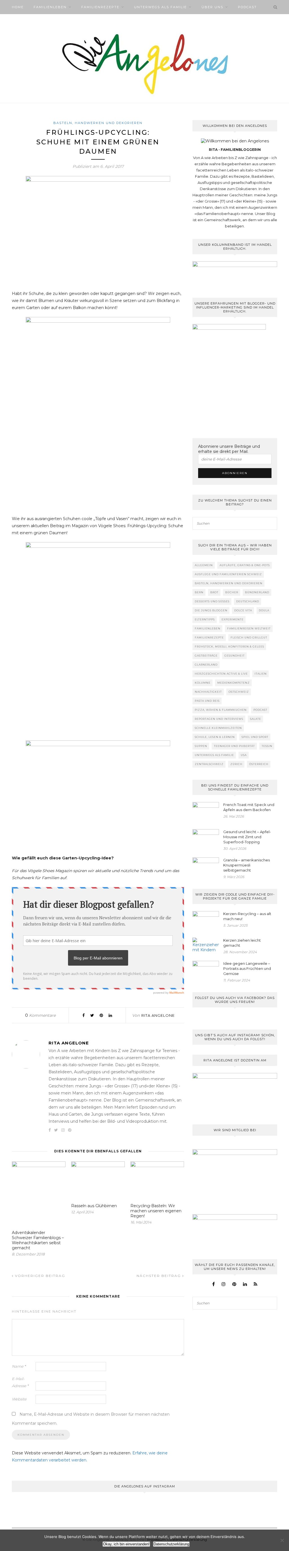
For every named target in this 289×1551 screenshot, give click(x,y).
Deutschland (247, 601)
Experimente (233, 619)
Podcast (247, 7)
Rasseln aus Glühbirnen (94, 1205)
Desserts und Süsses (212, 601)
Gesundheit (234, 655)
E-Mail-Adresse (20, 1382)
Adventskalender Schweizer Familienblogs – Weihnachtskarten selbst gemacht (38, 1240)
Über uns (212, 7)
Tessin (267, 746)
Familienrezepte (100, 7)
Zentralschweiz (209, 764)
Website (19, 1399)
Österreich (258, 764)
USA (244, 755)
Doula (264, 610)
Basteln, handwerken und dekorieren (98, 123)
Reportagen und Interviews (219, 718)
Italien (261, 673)
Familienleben (50, 7)
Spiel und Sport (255, 736)
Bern (199, 592)
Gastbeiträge (206, 655)
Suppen (201, 746)
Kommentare (40, 1015)
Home (18, 7)
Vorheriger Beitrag (39, 1276)
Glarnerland (206, 664)
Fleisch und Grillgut (249, 637)
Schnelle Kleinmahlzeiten (218, 727)
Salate (255, 718)
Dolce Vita (243, 610)
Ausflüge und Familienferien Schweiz (228, 574)
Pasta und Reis (207, 700)
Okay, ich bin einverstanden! (126, 1544)
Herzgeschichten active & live (221, 673)
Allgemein (204, 565)
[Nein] (282, 1540)
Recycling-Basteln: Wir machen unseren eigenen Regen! (155, 1210)
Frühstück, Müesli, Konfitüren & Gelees (229, 646)
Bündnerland (257, 592)
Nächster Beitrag (159, 1276)
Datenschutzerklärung (171, 1544)
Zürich (236, 764)
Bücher (231, 592)
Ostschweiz (239, 691)
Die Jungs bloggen (211, 610)
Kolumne (203, 682)
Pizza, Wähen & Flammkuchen (221, 709)
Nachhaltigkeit (208, 691)
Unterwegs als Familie (160, 7)
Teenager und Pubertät (234, 746)
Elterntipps (205, 619)
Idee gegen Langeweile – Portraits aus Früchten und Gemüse (247, 968)
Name (19, 1366)
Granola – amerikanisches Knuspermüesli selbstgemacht (246, 865)
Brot (214, 592)
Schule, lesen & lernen (215, 736)
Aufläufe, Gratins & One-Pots (245, 565)
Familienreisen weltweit (249, 628)
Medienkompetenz (233, 682)
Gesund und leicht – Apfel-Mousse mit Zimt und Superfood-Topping (247, 836)
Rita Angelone (158, 1015)
